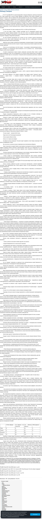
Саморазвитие (4, 505)
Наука (3, 497)
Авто (3, 482)
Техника (3, 507)
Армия (9, 9)
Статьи (14, 7)
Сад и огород (4, 504)
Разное (3, 503)
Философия (4, 508)
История (3, 489)
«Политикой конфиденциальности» (13, 516)
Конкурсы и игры (5, 491)
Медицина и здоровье (6, 495)
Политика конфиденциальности (32, 7)
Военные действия (15, 9)
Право (3, 499)
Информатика (4, 488)
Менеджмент (4, 496)
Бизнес (3, 486)
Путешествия (4, 502)
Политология (4, 498)
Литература (4, 494)
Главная (3, 7)
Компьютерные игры (5, 490)
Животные (4, 487)
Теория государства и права (7, 506)
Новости (20, 7)
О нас (9, 7)
